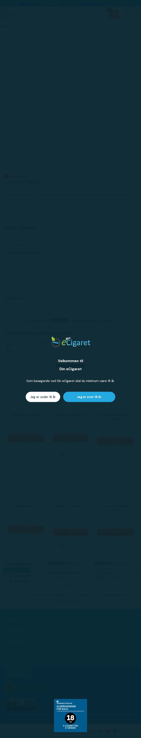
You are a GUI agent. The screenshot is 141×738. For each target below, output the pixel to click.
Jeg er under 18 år (43, 397)
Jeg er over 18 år (89, 397)
